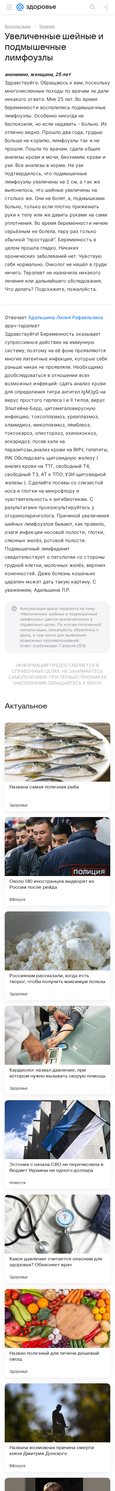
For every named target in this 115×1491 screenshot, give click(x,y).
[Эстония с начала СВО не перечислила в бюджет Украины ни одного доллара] (57, 1144)
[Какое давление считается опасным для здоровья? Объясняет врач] (57, 1239)
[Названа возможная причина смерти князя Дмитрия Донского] (57, 1427)
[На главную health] (40, 7)
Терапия (47, 26)
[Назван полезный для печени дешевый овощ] (57, 1333)
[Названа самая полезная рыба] (57, 767)
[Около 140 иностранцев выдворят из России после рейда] (57, 861)
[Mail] (20, 7)
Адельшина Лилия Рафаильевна (65, 317)
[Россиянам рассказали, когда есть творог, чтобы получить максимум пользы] (57, 955)
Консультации (18, 26)
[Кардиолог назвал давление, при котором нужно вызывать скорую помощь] (57, 1050)
